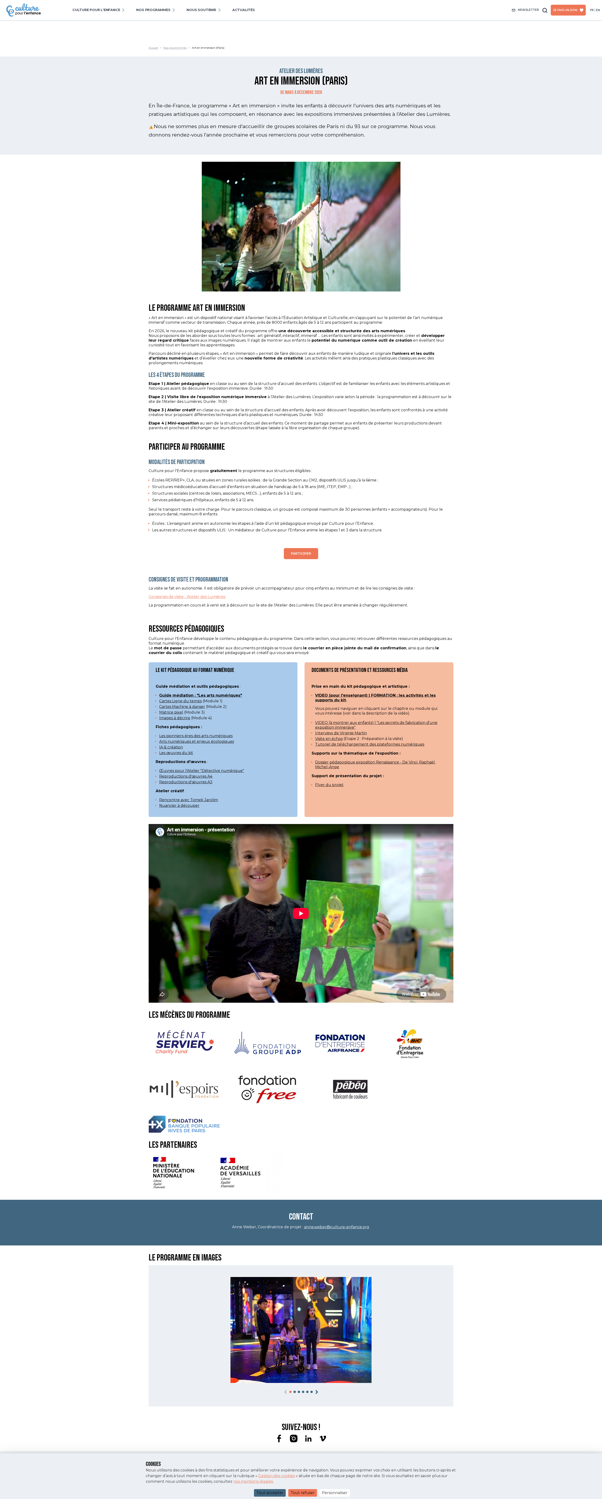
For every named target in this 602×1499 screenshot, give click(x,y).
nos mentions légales (253, 1481)
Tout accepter (269, 1493)
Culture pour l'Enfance (96, 10)
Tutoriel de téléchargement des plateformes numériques (369, 744)
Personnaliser (335, 1493)
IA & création (171, 747)
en (598, 10)
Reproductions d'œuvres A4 (185, 776)
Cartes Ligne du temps (180, 701)
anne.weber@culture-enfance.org (336, 1227)
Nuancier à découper (179, 805)
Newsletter (528, 10)
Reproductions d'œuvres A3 (185, 782)
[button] (290, 1392)
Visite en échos (329, 738)
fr (592, 10)
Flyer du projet (329, 785)
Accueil (153, 47)
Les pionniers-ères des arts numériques (196, 736)
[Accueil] (23, 5)
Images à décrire (174, 718)
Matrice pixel (171, 712)
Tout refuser (303, 1493)
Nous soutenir (201, 10)
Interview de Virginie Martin (341, 733)
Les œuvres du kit (176, 753)
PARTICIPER (301, 553)
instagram (293, 1438)
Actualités (243, 10)
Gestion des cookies (276, 1476)
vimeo (323, 1438)
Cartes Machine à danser (182, 706)
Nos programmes (153, 10)
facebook (279, 1438)
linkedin (308, 1438)
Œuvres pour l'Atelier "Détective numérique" (201, 770)
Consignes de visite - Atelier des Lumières (187, 596)
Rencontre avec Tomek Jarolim (188, 800)
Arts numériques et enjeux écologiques (196, 741)
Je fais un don (565, 10)
